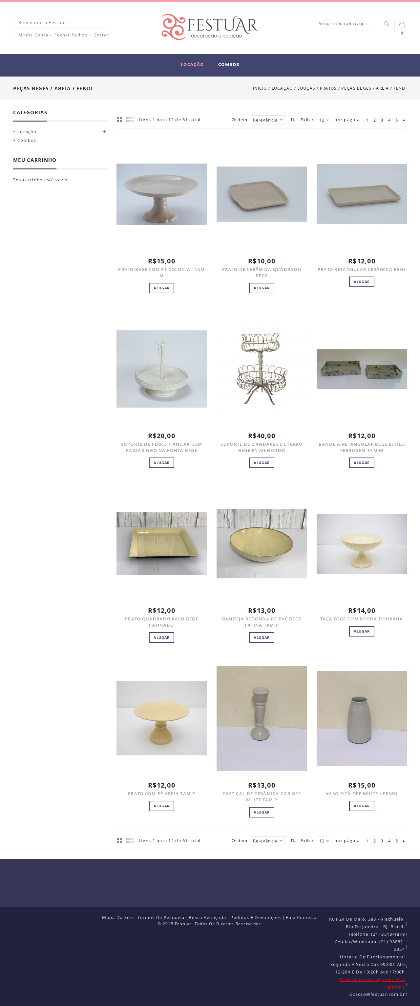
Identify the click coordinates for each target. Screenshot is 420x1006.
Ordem (239, 120)
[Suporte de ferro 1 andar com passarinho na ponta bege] (161, 368)
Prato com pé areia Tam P (161, 793)
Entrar (101, 35)
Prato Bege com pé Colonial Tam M (161, 272)
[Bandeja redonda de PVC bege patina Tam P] (262, 543)
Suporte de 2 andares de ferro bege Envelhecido (261, 447)
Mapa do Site (117, 917)
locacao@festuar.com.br (376, 994)
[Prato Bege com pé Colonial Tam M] (161, 194)
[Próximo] (404, 120)
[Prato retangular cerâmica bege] (362, 194)
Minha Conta (33, 35)
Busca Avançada (207, 917)
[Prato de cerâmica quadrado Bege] (262, 194)
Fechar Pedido (71, 35)
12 (322, 120)
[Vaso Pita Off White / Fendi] (362, 718)
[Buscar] (386, 24)
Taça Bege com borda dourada (361, 619)
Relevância (265, 120)
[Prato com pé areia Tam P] (161, 718)
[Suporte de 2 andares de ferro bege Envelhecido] (262, 368)
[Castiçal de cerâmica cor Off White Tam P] (262, 718)
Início (260, 88)
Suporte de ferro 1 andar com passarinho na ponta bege (161, 447)
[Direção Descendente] (292, 119)
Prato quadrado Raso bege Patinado (161, 622)
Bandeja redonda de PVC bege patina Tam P (262, 622)
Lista (130, 119)
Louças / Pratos (317, 88)
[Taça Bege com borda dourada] (362, 543)
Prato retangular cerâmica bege (362, 269)
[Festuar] (209, 27)
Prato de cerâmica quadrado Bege (261, 272)
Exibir (307, 120)
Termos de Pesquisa (160, 917)
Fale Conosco (301, 917)
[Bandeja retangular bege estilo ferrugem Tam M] (362, 368)
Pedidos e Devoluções (256, 917)
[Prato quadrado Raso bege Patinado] (161, 543)
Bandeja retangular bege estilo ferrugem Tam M (362, 447)
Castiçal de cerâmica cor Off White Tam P (261, 797)
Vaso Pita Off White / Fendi (362, 793)
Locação (282, 88)
